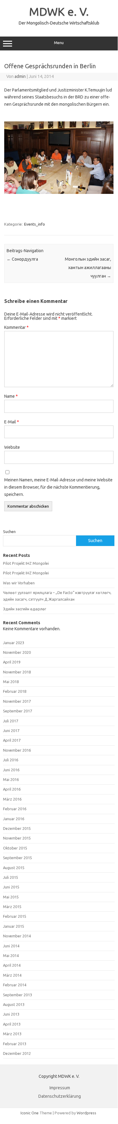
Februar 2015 (14, 916)
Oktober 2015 (15, 848)
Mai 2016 (11, 779)
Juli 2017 (10, 721)
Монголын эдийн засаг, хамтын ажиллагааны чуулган (88, 267)
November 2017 (17, 701)
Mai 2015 (11, 897)
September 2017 (17, 711)
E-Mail (11, 421)
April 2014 (12, 965)
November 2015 (17, 838)
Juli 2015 (10, 877)
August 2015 (13, 867)
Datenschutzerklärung (59, 1096)
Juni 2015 (11, 887)
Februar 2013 (14, 1044)
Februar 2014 (14, 985)
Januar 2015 (13, 926)
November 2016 (17, 750)
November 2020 (17, 652)
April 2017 (12, 740)
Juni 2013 (11, 1014)
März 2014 (12, 975)
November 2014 (17, 936)
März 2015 (12, 906)
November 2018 (17, 672)
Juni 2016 (11, 770)
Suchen (9, 531)
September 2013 (17, 995)
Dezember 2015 (17, 828)
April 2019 (12, 662)
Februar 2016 (14, 809)
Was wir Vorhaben (19, 583)
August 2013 (13, 1004)
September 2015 (17, 858)
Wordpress (86, 1113)
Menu (59, 42)
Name (11, 396)
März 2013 (12, 1034)
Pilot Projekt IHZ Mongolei (26, 563)
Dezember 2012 (17, 1053)
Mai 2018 (11, 681)
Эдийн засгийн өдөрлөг (24, 609)
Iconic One (30, 1113)
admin (20, 76)
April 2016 (12, 789)
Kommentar (16, 327)
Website (12, 447)
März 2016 (12, 799)
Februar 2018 (14, 691)
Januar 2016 (13, 819)
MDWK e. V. (59, 11)
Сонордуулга (22, 259)
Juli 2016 (10, 760)
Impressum (59, 1087)
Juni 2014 (11, 946)
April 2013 (12, 1024)
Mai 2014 (11, 955)
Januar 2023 (13, 643)
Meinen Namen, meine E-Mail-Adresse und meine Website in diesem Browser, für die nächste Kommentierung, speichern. (58, 487)
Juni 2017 (11, 730)
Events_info (34, 224)
